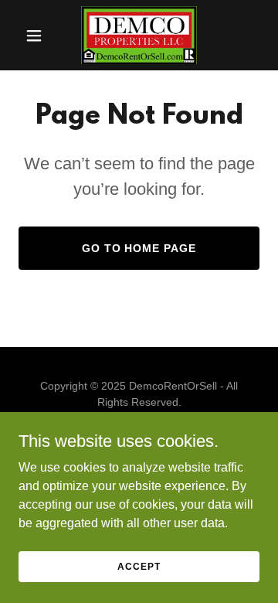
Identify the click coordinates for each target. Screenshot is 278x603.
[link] (139, 35)
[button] (37, 35)
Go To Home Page (139, 248)
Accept (138, 565)
